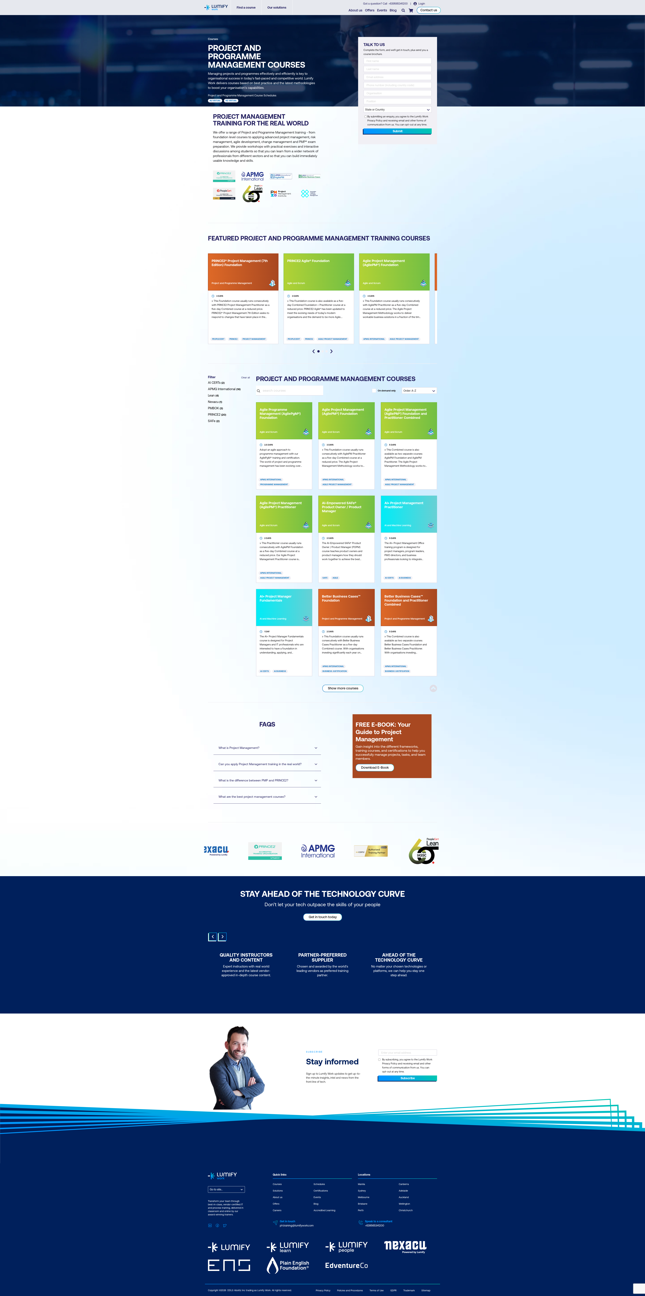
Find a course (246, 7)
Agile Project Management (332, 339)
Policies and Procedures (350, 1290)
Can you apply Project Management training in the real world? (260, 764)
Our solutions (276, 7)
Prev (213, 937)
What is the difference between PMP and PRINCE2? (253, 780)
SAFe (325, 578)
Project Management (254, 339)
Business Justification (334, 671)
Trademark (409, 1290)
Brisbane (362, 1203)
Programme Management (274, 484)
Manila (361, 1184)
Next (223, 937)
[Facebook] (217, 1225)
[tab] (318, 351)
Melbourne (363, 1197)
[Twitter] (225, 1225)
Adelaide (403, 1190)
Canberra (404, 1184)
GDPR (393, 1290)
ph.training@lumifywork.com (297, 1225)
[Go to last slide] (314, 351)
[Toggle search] (403, 10)
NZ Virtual (231, 100)
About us (355, 10)
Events (382, 10)
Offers (369, 10)
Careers (277, 1210)
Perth (361, 1210)
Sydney (362, 1190)
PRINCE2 (233, 339)
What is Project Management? (239, 748)
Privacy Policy (323, 1290)
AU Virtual (215, 100)
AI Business (405, 578)
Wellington (404, 1203)
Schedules (319, 1184)
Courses (213, 38)
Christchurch (406, 1210)
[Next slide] (331, 351)
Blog (393, 10)
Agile (335, 578)
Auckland (404, 1197)
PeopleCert (218, 339)
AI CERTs (389, 578)
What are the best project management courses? (252, 796)
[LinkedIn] (210, 1225)
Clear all (245, 377)
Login (421, 3)
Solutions (278, 1190)
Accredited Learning (324, 1210)
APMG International (374, 339)
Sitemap (425, 1290)
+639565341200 (398, 3)
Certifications (321, 1190)
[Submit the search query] (258, 390)
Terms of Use (377, 1290)
